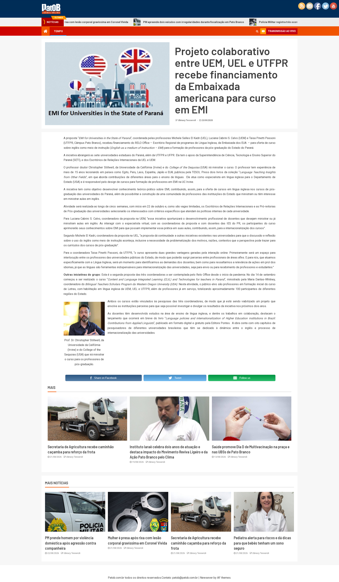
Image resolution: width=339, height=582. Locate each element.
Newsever (206, 577)
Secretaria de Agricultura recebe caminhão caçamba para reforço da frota (198, 542)
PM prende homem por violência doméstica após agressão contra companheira (70, 542)
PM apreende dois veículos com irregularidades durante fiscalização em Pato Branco (167, 22)
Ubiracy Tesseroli (187, 120)
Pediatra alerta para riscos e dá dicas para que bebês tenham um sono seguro (262, 542)
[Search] (257, 31)
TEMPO (58, 31)
